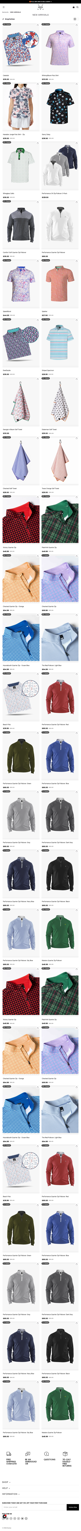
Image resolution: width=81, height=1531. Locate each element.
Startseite (5, 12)
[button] (3, 7)
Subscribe (73, 1507)
